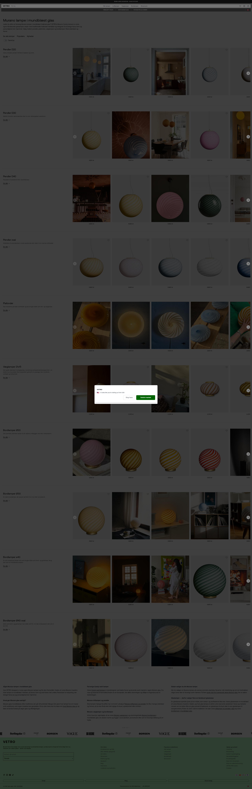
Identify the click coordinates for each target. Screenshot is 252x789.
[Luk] (143, 368)
